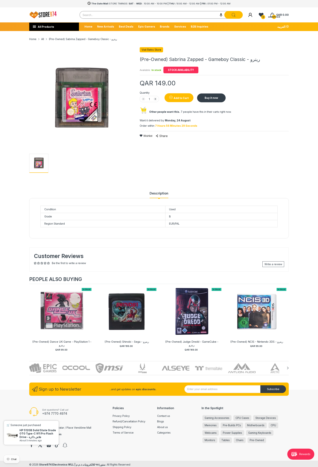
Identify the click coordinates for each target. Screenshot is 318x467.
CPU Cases (242, 417)
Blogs (160, 421)
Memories (211, 425)
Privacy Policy (121, 415)
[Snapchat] (65, 445)
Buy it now (211, 97)
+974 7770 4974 (54, 413)
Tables (225, 440)
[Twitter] (40, 445)
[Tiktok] (57, 445)
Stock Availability (181, 69)
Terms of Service (123, 432)
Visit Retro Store (151, 49)
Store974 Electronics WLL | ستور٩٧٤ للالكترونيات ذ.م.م (72, 464)
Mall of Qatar (56, 427)
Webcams (211, 432)
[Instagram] (49, 445)
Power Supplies (232, 432)
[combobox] (161, 14)
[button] (221, 14)
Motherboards (255, 425)
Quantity (145, 92)
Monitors (210, 440)
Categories (164, 432)
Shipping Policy (122, 427)
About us (162, 427)
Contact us (163, 415)
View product (61, 315)
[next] (285, 318)
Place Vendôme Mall (78, 427)
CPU (273, 425)
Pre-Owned (257, 440)
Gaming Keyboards (259, 432)
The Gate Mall (37, 427)
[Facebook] (31, 445)
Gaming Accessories (217, 417)
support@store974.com (45, 434)
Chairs (239, 440)
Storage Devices (265, 417)
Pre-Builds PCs (232, 425)
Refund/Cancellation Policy (129, 421)
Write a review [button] (273, 264)
